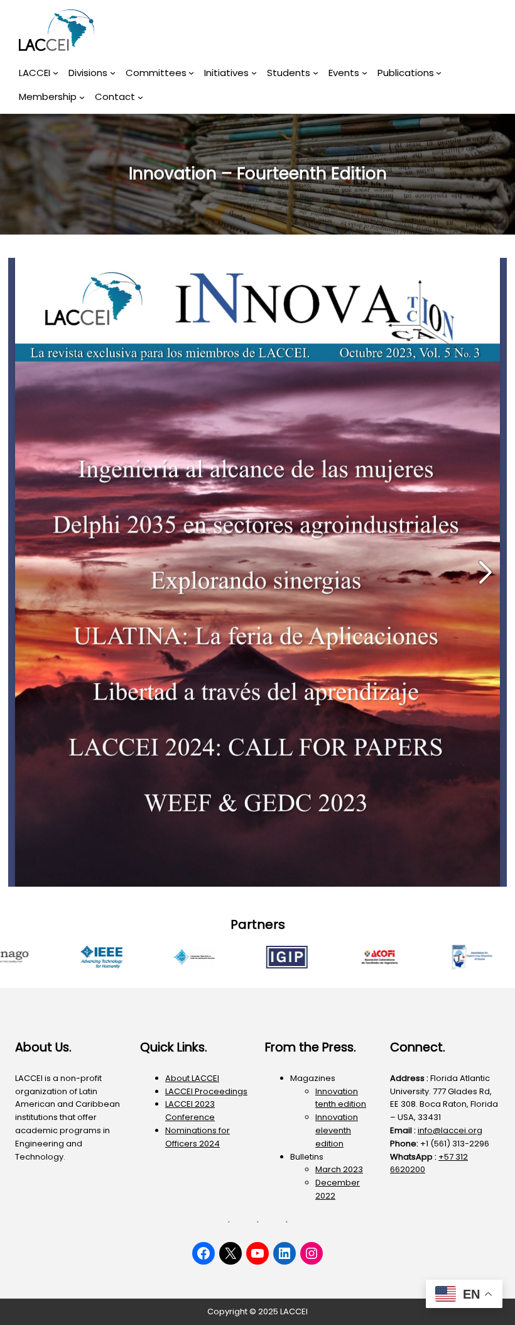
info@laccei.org (450, 1130)
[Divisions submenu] (113, 72)
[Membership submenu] (82, 97)
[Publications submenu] (439, 72)
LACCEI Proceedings (206, 1091)
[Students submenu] (315, 72)
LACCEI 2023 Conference (190, 1110)
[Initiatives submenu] (254, 72)
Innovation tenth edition (340, 1098)
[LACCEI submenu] (55, 72)
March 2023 (339, 1169)
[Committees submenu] (191, 72)
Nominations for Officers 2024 (197, 1137)
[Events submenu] (364, 72)
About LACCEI (192, 1078)
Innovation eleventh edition (336, 1130)
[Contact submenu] (140, 97)
